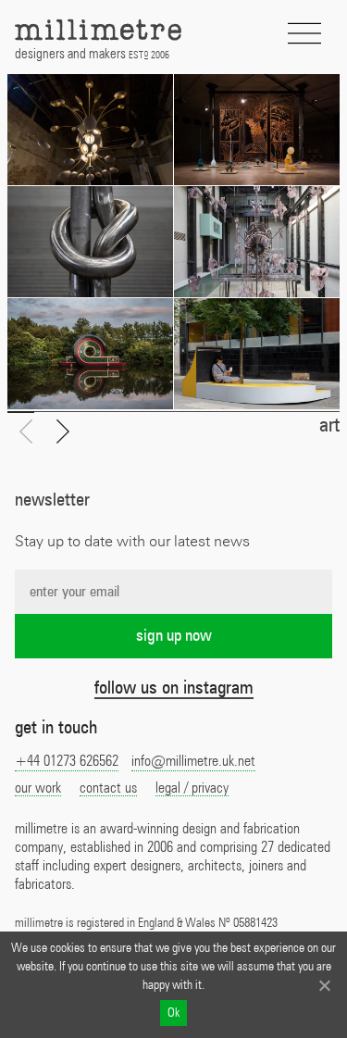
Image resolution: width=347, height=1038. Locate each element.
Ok (173, 1013)
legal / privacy (192, 788)
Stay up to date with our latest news (132, 541)
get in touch (56, 728)
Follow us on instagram (174, 688)
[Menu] (304, 33)
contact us (108, 788)
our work (38, 788)
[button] (62, 432)
